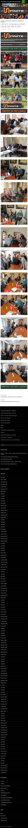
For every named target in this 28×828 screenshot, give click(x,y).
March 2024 (3, 529)
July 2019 (3, 656)
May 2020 (3, 633)
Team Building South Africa (6, 802)
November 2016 (4, 730)
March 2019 (3, 666)
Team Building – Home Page (6, 437)
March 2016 (3, 748)
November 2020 (4, 619)
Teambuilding (3, 804)
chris (10, 29)
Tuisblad (2, 432)
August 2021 (3, 597)
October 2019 (3, 649)
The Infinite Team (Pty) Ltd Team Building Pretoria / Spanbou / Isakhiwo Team (11, 1)
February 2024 (4, 531)
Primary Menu (26, 1)
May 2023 (3, 548)
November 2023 (4, 538)
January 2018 (3, 699)
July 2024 (3, 519)
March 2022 (3, 581)
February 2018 (4, 696)
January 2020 (3, 642)
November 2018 (4, 675)
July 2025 (3, 493)
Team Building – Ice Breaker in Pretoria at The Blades (11, 396)
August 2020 (3, 626)
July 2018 (3, 685)
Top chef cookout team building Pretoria (9, 463)
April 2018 (3, 692)
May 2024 (3, 524)
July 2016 (3, 739)
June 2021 (3, 602)
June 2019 (3, 659)
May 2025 (3, 498)
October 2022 (3, 564)
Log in (2, 813)
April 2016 (3, 746)
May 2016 (3, 744)
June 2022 (3, 574)
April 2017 (3, 718)
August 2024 (3, 517)
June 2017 (3, 715)
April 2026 (3, 477)
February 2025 (4, 505)
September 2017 (4, 708)
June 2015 (3, 758)
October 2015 (3, 753)
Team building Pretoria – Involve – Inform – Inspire (11, 461)
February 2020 (4, 640)
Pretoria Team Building (6, 20)
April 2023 (3, 550)
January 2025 (3, 507)
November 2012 (4, 770)
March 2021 (3, 609)
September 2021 (4, 595)
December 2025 (4, 481)
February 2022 (4, 583)
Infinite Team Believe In (5, 422)
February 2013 (4, 765)
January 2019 (3, 670)
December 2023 (4, 536)
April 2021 (3, 607)
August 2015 (3, 756)
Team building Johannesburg (6, 797)
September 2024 (4, 515)
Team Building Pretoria (5, 800)
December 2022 (4, 559)
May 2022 (3, 576)
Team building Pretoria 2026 (6, 459)
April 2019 (3, 663)
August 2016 (3, 737)
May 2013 (3, 763)
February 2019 (4, 668)
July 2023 (3, 543)
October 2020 (3, 621)
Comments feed (4, 818)
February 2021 (4, 611)
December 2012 (4, 767)
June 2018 (3, 687)
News (2, 427)
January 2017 (3, 725)
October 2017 (3, 706)
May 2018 (3, 689)
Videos (2, 425)
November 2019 (4, 647)
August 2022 (3, 569)
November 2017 (4, 704)
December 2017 (4, 701)
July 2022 (3, 571)
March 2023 (3, 552)
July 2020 (3, 628)
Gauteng (2, 783)
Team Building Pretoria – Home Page (8, 410)
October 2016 (3, 732)
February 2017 (4, 722)
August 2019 (3, 654)
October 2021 (3, 593)
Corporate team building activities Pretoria (10, 439)
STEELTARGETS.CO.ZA (5, 792)
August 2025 (3, 491)
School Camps (3, 788)
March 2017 (3, 720)
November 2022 (4, 562)
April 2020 (3, 635)
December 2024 (4, 510)
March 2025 (3, 503)
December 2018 (4, 673)
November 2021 (4, 590)
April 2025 (3, 500)
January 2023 (3, 557)
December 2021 (4, 588)
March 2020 (3, 637)
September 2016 (4, 734)
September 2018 (4, 680)
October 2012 (3, 772)
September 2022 (4, 567)
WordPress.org (4, 820)
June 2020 (3, 630)
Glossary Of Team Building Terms (8, 430)
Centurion (3, 781)
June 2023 (3, 545)
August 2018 (3, 682)
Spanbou (2, 790)
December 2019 (4, 644)
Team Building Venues (5, 420)
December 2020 (4, 616)
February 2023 (4, 555)
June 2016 (3, 741)
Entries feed (3, 815)
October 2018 (3, 678)
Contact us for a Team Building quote (9, 415)
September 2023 (4, 541)
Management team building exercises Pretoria (10, 400)
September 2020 (4, 623)
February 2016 (4, 751)
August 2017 (3, 711)
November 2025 (4, 484)
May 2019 (3, 661)
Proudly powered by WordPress (6, 826)
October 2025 (3, 486)
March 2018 (3, 694)
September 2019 (4, 652)
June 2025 (3, 496)
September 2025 (4, 489)
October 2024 (3, 512)
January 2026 (3, 479)
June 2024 (3, 522)
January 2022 (3, 585)
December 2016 (4, 727)
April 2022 (3, 578)
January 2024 (3, 533)
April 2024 (3, 526)
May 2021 (3, 604)
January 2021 (3, 614)
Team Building (14, 20)
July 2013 (3, 760)
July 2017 (3, 713)
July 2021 (3, 600)
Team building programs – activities (8, 413)
